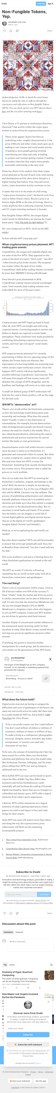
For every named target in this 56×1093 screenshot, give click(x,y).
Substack (15, 1087)
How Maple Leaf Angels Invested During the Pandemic (20, 996)
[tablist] (13, 932)
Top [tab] (5, 965)
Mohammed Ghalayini (17, 22)
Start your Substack (21, 1081)
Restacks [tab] (19, 932)
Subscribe (41, 3)
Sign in (50, 3)
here (4, 111)
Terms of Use (41, 1050)
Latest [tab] (12, 965)
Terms (40, 1072)
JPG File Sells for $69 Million (29, 222)
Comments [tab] (8, 932)
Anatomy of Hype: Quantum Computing (17, 973)
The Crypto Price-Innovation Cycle (21, 839)
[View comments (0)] (11, 30)
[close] (48, 1002)
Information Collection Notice (32, 1053)
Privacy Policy (28, 1056)
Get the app (41, 1081)
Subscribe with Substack (30, 1044)
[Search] (51, 964)
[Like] (4, 30)
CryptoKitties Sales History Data (20, 848)
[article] (28, 979)
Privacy (33, 1072)
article (5, 232)
